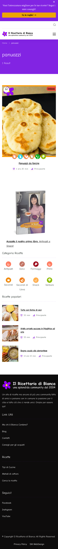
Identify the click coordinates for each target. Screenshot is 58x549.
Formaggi (36, 268)
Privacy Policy (20, 544)
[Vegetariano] (43, 156)
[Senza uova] (31, 156)
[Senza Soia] (26, 156)
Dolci (22, 268)
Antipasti (8, 268)
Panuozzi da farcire (29, 163)
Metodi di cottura (10, 474)
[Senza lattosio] (20, 156)
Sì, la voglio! (27, 15)
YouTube (6, 516)
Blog (4, 431)
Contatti (6, 438)
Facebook (6, 503)
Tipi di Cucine (8, 467)
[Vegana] (37, 156)
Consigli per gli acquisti (13, 445)
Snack (36, 285)
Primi (49, 268)
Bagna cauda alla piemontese (34, 351)
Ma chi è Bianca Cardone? (15, 424)
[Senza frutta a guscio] (14, 156)
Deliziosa (51, 89)
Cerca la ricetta (9, 480)
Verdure (49, 285)
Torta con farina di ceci (31, 310)
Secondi (8, 284)
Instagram (7, 509)
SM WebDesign (37, 544)
